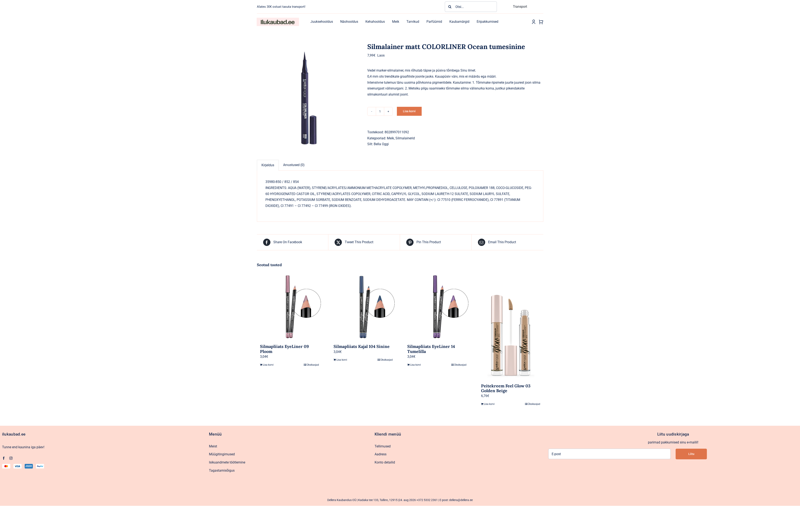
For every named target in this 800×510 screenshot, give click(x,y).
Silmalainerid (405, 138)
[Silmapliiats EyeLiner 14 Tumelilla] (437, 307)
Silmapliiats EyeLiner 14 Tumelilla (431, 349)
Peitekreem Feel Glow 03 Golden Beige (505, 388)
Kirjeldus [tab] (267, 165)
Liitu (691, 454)
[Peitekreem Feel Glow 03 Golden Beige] (510, 327)
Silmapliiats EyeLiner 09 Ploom (284, 349)
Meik (390, 138)
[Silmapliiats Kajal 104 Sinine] (363, 307)
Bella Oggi (381, 144)
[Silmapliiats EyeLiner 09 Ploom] (289, 307)
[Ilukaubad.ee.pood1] (278, 19)
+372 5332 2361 (427, 500)
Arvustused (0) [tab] (294, 165)
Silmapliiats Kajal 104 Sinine (362, 346)
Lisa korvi (409, 111)
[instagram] (10, 458)
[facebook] (3, 458)
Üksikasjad (313, 364)
